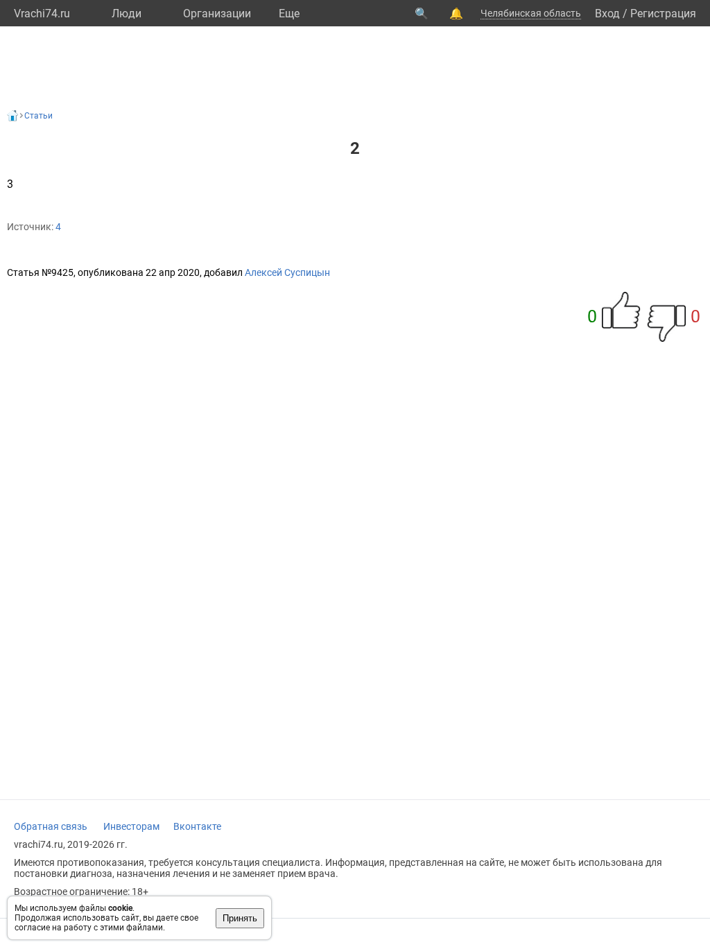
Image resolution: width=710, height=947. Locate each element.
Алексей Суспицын (287, 272)
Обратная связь (50, 826)
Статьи (38, 116)
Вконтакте (197, 826)
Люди (126, 13)
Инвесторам (131, 826)
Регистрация (663, 13)
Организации (217, 13)
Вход (607, 13)
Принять (240, 918)
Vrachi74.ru (42, 13)
